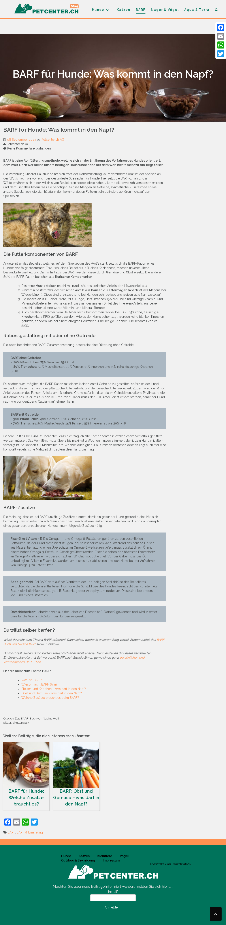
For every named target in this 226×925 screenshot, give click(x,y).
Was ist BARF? (31, 680)
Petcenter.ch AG (52, 139)
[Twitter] (220, 53)
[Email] (220, 36)
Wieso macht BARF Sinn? (39, 684)
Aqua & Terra (196, 9)
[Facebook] (220, 27)
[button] (216, 10)
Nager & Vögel (165, 9)
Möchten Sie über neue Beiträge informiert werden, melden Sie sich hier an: (113, 886)
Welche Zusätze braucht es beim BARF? (50, 697)
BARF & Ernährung (30, 832)
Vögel (124, 856)
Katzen (123, 9)
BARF (140, 9)
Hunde (98, 9)
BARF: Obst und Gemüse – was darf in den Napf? (76, 797)
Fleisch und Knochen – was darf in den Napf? (53, 689)
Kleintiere (104, 856)
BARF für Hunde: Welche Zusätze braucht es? (26, 797)
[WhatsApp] (220, 45)
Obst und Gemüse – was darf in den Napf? (51, 693)
